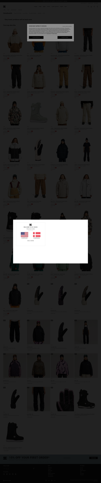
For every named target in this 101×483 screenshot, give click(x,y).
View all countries (30, 240)
